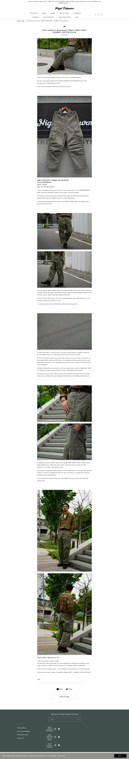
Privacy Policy (21, 728)
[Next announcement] (103, 2)
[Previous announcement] (26, 2)
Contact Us (20, 738)
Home (18, 20)
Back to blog (64, 697)
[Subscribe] (78, 719)
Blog (23, 20)
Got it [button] (120, 756)
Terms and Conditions (23, 731)
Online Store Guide (22, 734)
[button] (95, 14)
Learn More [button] (61, 756)
